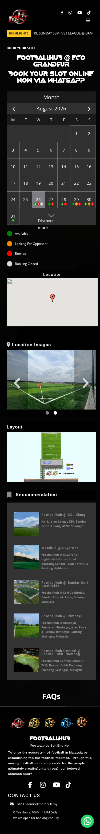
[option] (51, 379)
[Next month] (88, 108)
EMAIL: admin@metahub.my (36, 804)
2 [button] (55, 413)
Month (51, 97)
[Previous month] (14, 108)
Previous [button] (17, 383)
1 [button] (47, 413)
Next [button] (85, 383)
